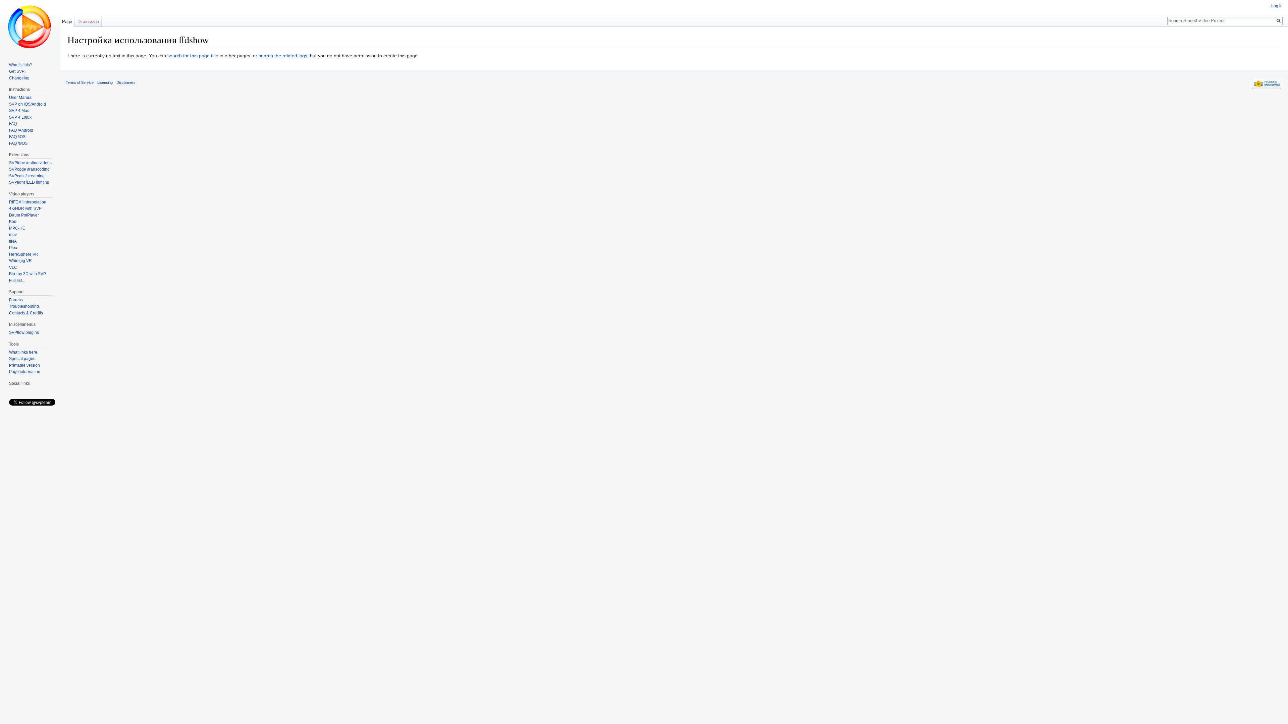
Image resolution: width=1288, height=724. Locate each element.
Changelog (19, 78)
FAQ (13, 123)
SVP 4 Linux (20, 117)
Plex (13, 247)
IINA (13, 241)
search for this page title (192, 55)
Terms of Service (80, 82)
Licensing (105, 82)
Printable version (24, 365)
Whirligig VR (20, 260)
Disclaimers (126, 82)
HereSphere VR (23, 254)
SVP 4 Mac (19, 110)
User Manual (21, 97)
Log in (1277, 6)
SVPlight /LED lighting (29, 182)
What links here (23, 352)
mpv (13, 234)
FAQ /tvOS (18, 143)
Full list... (17, 280)
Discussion (88, 21)
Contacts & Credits (26, 313)
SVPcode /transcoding (29, 169)
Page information (24, 371)
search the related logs (283, 55)
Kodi (13, 221)
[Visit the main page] (29, 27)
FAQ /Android (21, 130)
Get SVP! (17, 71)
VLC (13, 267)
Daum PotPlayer (24, 215)
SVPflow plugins (24, 332)
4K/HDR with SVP (25, 208)
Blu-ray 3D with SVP (27, 274)
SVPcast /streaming (27, 176)
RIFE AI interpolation (27, 202)
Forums (16, 300)
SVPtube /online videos (30, 163)
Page (67, 21)
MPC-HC (17, 228)
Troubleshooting (24, 306)
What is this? (20, 65)
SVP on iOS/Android (27, 104)
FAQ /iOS (17, 136)
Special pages (22, 358)
